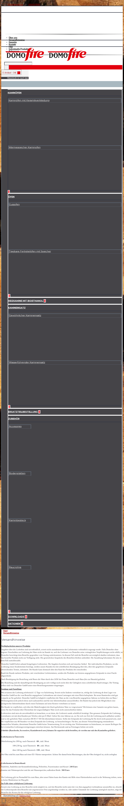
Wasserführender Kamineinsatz (27, 362)
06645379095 (34, 4)
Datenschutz (25, 796)
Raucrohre (15, 567)
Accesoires (15, 426)
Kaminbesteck (17, 520)
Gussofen (14, 204)
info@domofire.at (15, 4)
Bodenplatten (17, 473)
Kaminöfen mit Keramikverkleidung (29, 100)
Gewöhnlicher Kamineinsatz (25, 315)
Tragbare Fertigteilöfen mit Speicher (30, 251)
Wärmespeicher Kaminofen (25, 147)
